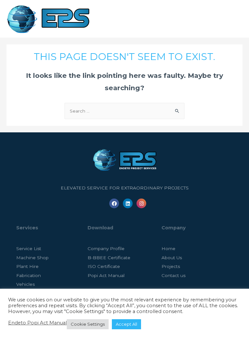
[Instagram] (141, 203)
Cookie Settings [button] (88, 324)
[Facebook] (114, 203)
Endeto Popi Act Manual (37, 323)
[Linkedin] (128, 203)
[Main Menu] (236, 19)
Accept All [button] (126, 324)
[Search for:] (124, 111)
